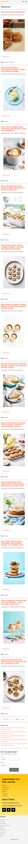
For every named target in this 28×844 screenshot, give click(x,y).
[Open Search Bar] (22, 1)
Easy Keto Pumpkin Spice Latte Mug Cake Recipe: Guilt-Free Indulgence (13, 128)
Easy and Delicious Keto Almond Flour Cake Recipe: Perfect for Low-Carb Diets (12, 484)
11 (15, 719)
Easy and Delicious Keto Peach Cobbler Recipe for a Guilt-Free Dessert (12, 188)
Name (2, 762)
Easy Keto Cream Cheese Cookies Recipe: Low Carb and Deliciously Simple (12, 247)
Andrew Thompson (19, 74)
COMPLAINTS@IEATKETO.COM (11, 806)
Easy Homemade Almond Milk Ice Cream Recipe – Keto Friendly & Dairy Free (13, 602)
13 (20, 719)
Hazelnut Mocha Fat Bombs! (13, 12)
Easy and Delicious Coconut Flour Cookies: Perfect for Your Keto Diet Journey (13, 424)
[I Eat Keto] (4, 1)
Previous (4, 719)
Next (24, 719)
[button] (4, 810)
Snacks (11, 62)
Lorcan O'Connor (19, 15)
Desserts (5, 62)
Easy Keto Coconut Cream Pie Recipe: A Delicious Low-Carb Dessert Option (14, 365)
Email (2, 756)
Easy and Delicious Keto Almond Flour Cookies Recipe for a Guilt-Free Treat (13, 661)
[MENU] (26, 1)
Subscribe (14, 769)
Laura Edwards (18, 192)
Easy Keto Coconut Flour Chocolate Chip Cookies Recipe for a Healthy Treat (12, 543)
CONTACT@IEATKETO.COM (10, 803)
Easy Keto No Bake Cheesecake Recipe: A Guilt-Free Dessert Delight (13, 69)
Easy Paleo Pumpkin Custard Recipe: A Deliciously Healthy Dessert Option (13, 306)
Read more (6, 56)
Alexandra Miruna (19, 429)
